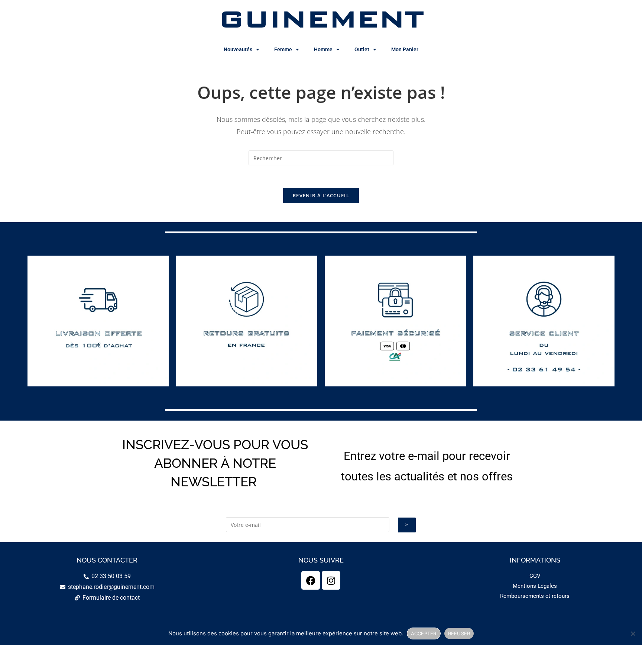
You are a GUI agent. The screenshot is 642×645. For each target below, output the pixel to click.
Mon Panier (404, 49)
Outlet (361, 49)
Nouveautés (238, 49)
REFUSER (459, 633)
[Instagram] (331, 580)
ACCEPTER (424, 633)
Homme (323, 49)
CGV (535, 576)
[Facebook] (310, 580)
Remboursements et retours (535, 596)
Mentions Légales (535, 586)
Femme (283, 49)
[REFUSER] (632, 633)
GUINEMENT (321, 18)
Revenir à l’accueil (321, 195)
